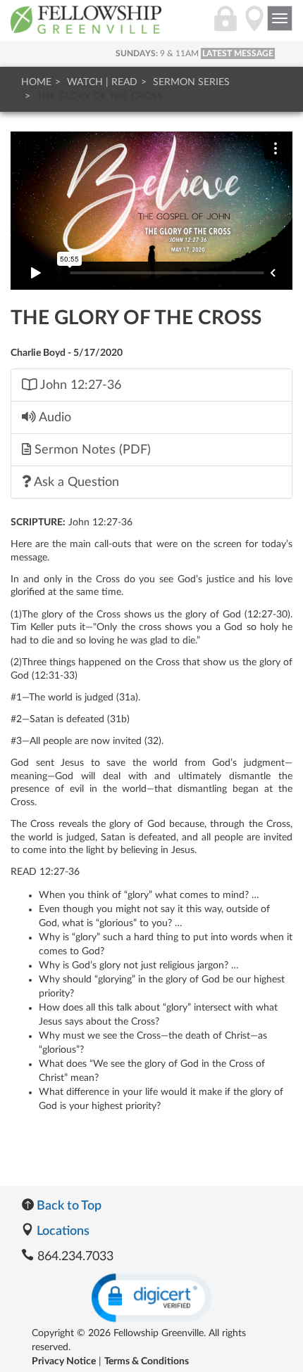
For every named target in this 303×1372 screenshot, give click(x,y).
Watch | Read (102, 82)
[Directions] (254, 26)
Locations (61, 1231)
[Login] (225, 26)
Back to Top (67, 1206)
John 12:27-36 (79, 385)
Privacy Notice (64, 1361)
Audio (53, 417)
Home (36, 82)
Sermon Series (191, 82)
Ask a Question (75, 482)
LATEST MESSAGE (237, 53)
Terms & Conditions (146, 1361)
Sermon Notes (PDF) (91, 450)
